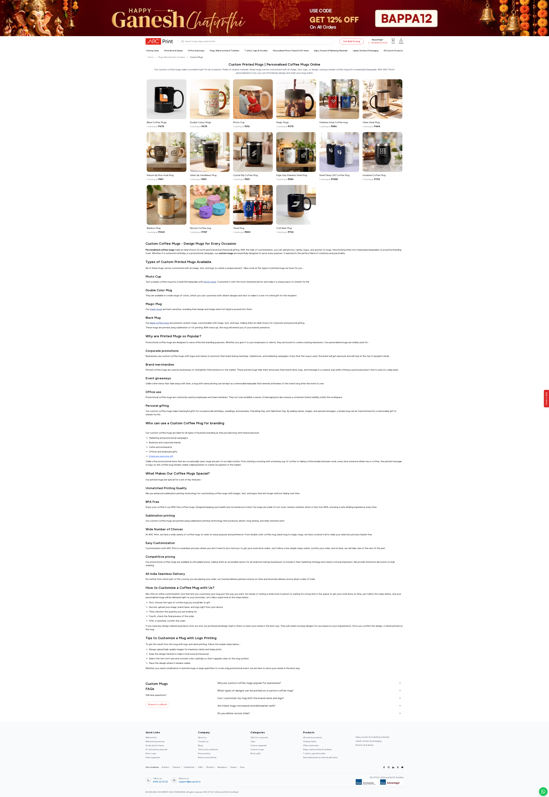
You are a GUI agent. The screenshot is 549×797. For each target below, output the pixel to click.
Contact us (203, 741)
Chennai (176, 767)
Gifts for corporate (259, 737)
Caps (252, 741)
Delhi (200, 767)
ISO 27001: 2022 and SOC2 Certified (386, 777)
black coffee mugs (159, 323)
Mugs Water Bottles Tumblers (171, 57)
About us (202, 737)
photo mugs (210, 281)
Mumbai (210, 767)
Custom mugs (257, 749)
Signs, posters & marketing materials (372, 737)
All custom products (312, 737)
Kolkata (165, 767)
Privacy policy (204, 753)
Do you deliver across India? (233, 713)
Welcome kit (151, 737)
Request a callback (157, 704)
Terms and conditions (208, 749)
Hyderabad (189, 767)
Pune (242, 767)
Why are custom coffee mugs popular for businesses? (249, 682)
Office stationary (311, 745)
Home (150, 57)
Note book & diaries (365, 745)
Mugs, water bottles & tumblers (317, 749)
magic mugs (156, 309)
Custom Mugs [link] (196, 57)
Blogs (200, 745)
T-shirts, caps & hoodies (314, 753)
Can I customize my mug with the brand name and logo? (250, 698)
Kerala (233, 767)
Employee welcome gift (161, 456)
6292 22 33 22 (160, 781)
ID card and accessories (156, 749)
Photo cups (151, 753)
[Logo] (159, 41)
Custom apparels (258, 745)
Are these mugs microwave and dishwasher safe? (246, 705)
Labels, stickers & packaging (368, 741)
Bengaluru (222, 767)
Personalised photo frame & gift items (320, 757)
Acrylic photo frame (155, 745)
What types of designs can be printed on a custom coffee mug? (255, 690)
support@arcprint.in (190, 781)
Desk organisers (153, 757)
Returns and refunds (207, 757)
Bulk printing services (155, 741)
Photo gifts (255, 753)
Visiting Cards (309, 741)
